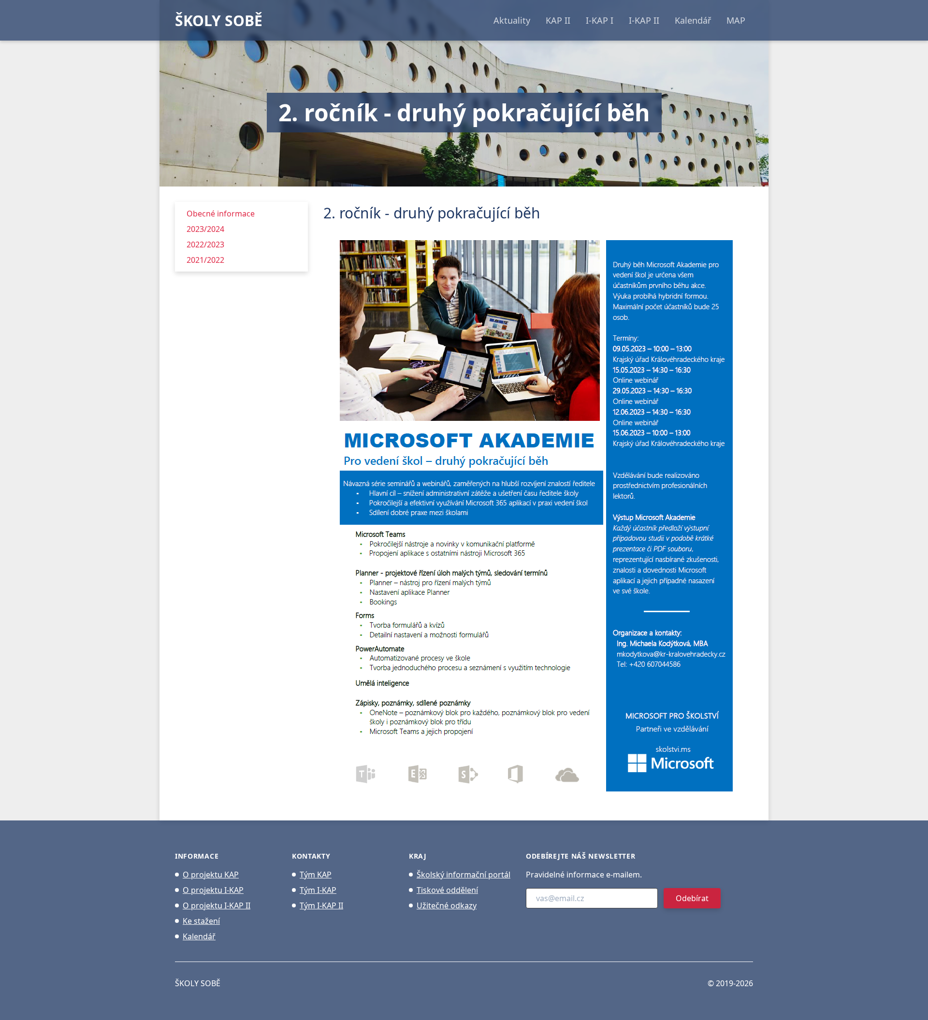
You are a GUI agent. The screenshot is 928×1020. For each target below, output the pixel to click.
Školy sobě (197, 983)
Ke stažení (201, 921)
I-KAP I (599, 20)
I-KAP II (644, 20)
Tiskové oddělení (447, 890)
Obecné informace (221, 213)
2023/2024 (205, 229)
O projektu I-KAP (213, 890)
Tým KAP (316, 874)
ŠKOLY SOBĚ (218, 20)
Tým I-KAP (318, 890)
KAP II (558, 20)
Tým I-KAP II (321, 905)
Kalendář (693, 20)
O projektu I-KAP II (216, 905)
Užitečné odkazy (447, 905)
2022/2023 (205, 244)
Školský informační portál (463, 874)
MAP (735, 20)
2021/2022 (205, 260)
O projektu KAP (211, 874)
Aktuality (511, 20)
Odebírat (692, 898)
